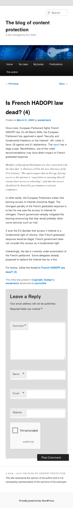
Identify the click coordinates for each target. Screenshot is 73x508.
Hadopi (48, 279)
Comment (19, 326)
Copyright (37, 279)
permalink (40, 283)
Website (17, 412)
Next (63, 83)
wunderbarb (44, 120)
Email (18, 393)
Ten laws (23, 64)
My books (38, 64)
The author (12, 72)
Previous (12, 83)
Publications (55, 64)
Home (9, 64)
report (56, 144)
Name (18, 374)
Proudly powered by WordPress (36, 500)
